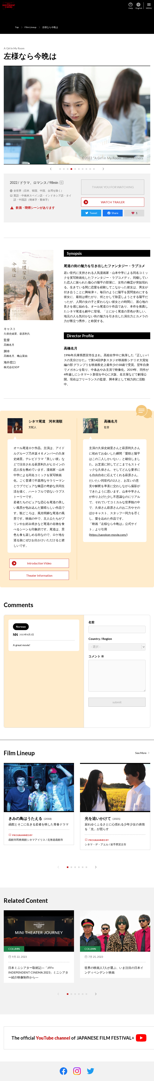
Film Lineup (30, 27)
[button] (50, 169)
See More (140, 752)
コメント (96, 656)
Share (115, 213)
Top (17, 27)
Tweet (93, 213)
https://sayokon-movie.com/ (108, 534)
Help (130, 5)
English (138, 5)
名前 (91, 622)
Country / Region (100, 638)
